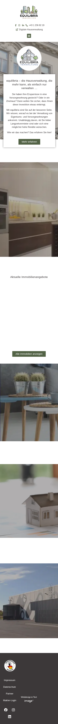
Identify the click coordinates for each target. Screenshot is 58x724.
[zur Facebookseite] (6, 710)
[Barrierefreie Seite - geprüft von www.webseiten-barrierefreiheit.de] (29, 665)
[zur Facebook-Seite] (16, 25)
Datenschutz (9, 687)
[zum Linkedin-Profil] (23, 25)
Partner (9, 693)
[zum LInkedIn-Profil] (9, 716)
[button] (29, 36)
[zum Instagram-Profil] (19, 25)
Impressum (9, 680)
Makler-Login (9, 700)
